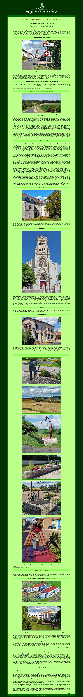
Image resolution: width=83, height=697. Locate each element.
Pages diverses (57, 19)
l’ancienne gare (53, 128)
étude (63, 689)
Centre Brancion (31, 636)
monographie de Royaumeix (21, 150)
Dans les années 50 (36, 19)
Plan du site (25, 19)
